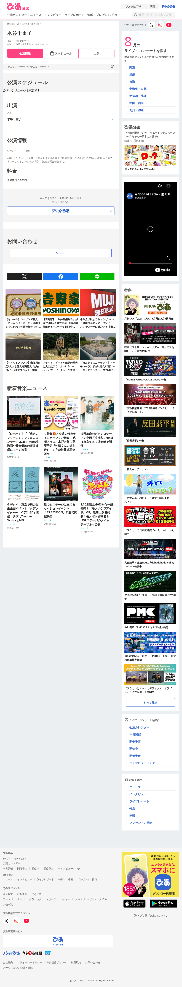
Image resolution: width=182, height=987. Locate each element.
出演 (96, 53)
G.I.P (63, 253)
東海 (132, 82)
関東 (132, 67)
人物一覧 (8, 904)
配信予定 (135, 756)
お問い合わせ (92, 962)
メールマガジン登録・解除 (18, 967)
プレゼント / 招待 (140, 823)
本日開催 (135, 734)
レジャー (65, 899)
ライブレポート (74, 14)
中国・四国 (136, 103)
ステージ (20, 899)
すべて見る (150, 703)
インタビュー (52, 14)
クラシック (35, 899)
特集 (132, 808)
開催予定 (135, 741)
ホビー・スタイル (97, 899)
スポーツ (51, 899)
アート (6, 899)
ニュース (35, 14)
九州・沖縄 (136, 110)
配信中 (133, 749)
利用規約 (76, 962)
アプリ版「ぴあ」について (152, 915)
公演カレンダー (139, 727)
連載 (90, 14)
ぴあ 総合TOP (133, 6)
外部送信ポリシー (56, 962)
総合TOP (8, 894)
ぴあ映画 (22, 894)
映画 (152, 6)
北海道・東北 (137, 89)
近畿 (132, 74)
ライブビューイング (142, 763)
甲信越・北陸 (137, 96)
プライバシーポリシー (29, 962)
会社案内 (8, 962)
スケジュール (63, 53)
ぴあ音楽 (25, 23)
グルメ (78, 899)
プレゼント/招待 (106, 14)
